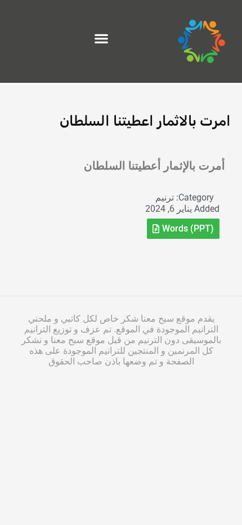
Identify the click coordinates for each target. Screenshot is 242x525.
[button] (101, 39)
